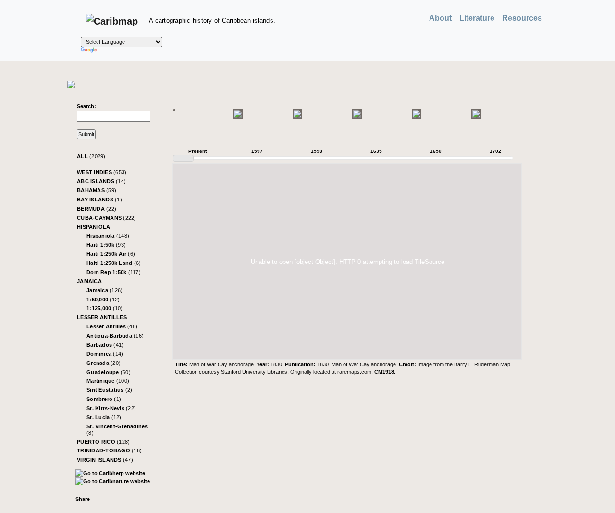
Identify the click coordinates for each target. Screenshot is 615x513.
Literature (476, 18)
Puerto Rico (103, 442)
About (440, 18)
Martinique (107, 381)
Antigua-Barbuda (115, 335)
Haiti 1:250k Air (110, 254)
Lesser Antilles (102, 317)
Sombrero (103, 399)
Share (82, 499)
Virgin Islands (105, 460)
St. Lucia (104, 417)
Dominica (104, 354)
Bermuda (96, 209)
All (91, 156)
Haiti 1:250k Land (113, 263)
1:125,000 (104, 308)
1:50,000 (103, 299)
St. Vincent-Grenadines (117, 430)
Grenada (103, 363)
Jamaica (89, 281)
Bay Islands (99, 199)
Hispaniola (94, 227)
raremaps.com (354, 372)
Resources (522, 18)
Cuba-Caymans (106, 218)
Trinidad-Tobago (109, 450)
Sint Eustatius (109, 390)
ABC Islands (101, 181)
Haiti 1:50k (106, 245)
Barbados (104, 345)
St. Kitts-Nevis (111, 408)
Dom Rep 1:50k (113, 272)
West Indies (101, 172)
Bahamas (96, 190)
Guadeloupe (108, 372)
